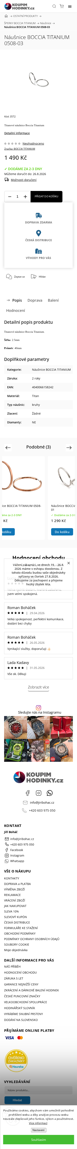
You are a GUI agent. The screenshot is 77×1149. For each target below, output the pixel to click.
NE (34, 422)
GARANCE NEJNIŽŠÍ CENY (21, 984)
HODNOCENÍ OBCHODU (20, 972)
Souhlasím (38, 1140)
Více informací (38, 1123)
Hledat (17, 1100)
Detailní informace (17, 133)
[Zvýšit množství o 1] (25, 196)
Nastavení (38, 1130)
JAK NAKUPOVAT (15, 906)
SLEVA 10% (11, 911)
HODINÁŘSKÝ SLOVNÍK (19, 1008)
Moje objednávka (16, 950)
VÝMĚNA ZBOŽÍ (14, 889)
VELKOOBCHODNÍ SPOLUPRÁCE (25, 1002)
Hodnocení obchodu (38, 557)
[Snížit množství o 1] (10, 196)
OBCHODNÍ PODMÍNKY (20, 933)
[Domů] (6, 16)
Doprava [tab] (35, 300)
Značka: (19, 149)
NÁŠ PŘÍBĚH (12, 966)
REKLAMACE (12, 895)
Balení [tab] (53, 300)
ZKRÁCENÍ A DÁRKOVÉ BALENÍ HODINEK (31, 990)
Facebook (27, 793)
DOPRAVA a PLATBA (17, 884)
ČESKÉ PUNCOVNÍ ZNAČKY (22, 996)
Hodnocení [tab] (15, 310)
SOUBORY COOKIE (16, 944)
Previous (8, 447)
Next (69, 447)
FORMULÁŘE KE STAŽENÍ (21, 928)
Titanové (9, 125)
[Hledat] (54, 6)
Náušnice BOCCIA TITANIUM (51, 369)
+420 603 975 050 (42, 810)
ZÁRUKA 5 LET (13, 978)
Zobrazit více (38, 687)
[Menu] (70, 6)
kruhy (36, 405)
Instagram (39, 793)
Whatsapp (50, 793)
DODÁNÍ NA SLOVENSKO (21, 1020)
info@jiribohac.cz (42, 802)
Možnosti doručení (24, 180)
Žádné (36, 413)
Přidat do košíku (46, 196)
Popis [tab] (17, 300)
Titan (35, 396)
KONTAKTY (11, 878)
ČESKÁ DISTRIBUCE (17, 922)
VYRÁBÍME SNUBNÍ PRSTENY (23, 1014)
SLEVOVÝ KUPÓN (15, 917)
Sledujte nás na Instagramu (39, 712)
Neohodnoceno (33, 143)
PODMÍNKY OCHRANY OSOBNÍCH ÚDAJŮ (31, 939)
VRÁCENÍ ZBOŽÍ (14, 900)
